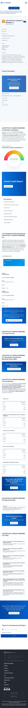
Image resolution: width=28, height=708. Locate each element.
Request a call (14, 696)
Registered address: (6, 93)
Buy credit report (8, 186)
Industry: (3, 43)
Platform (5, 665)
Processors (6, 684)
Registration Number (6, 38)
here (19, 251)
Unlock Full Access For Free (14, 369)
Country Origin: (4, 98)
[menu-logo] (6, 2)
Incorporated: (4, 29)
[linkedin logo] (7, 105)
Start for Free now (14, 87)
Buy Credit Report (14, 8)
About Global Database (8, 663)
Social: (3, 102)
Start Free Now (14, 344)
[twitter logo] (4, 105)
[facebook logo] (2, 105)
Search (14, 636)
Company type (4, 33)
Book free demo (14, 693)
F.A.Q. (5, 675)
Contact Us (6, 670)
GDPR (5, 682)
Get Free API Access (14, 613)
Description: (4, 52)
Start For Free (14, 487)
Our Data (5, 668)
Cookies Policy (7, 680)
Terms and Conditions (8, 672)
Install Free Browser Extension (15, 320)
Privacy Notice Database (9, 677)
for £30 (14, 161)
